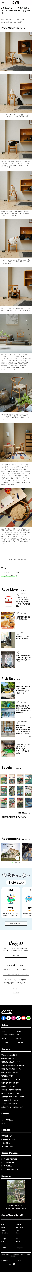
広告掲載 (3, 1248)
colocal (3, 1236)
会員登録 (16, 955)
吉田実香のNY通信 (7, 1076)
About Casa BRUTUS (12, 1214)
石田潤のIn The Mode (8, 1086)
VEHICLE (4, 1042)
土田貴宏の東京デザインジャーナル (12, 1065)
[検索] (29, 2)
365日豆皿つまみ (6, 1136)
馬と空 (3, 1123)
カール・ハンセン (13, 573)
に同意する (15, 980)
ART (17, 1035)
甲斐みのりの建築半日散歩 (9, 1055)
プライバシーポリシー (12, 980)
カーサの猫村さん (7, 1120)
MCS (2, 1241)
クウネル (3, 1239)
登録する (16, 989)
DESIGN (4, 1031)
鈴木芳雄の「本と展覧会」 (9, 1072)
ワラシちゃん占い (7, 1146)
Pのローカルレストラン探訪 (10, 1093)
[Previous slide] (2, 862)
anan (2, 1224)
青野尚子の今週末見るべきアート (12, 1062)
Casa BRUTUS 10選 (8, 1139)
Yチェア (4, 573)
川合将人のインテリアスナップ (11, 1079)
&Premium (4, 1233)
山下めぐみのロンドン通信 (9, 1083)
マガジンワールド (21, 1241)
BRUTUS (18, 1224)
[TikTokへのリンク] (18, 1018)
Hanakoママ (19, 1236)
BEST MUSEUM (6, 1166)
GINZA (3, 1230)
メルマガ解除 (16, 993)
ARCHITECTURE (7, 1035)
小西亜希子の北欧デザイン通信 (11, 1090)
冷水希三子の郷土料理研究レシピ (12, 1107)
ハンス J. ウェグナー (8, 576)
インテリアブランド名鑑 (9, 1104)
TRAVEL (19, 1039)
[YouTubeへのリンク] (23, 1018)
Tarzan (18, 1233)
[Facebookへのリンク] (3, 1018)
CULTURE (19, 1042)
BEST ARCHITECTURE (9, 1159)
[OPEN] (3, 2)
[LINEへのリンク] (28, 1018)
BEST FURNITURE (7, 1162)
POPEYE (3, 1227)
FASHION (19, 1031)
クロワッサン (19, 1227)
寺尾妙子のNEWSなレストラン (11, 1069)
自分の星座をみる (16, 923)
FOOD (3, 1039)
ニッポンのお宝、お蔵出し (9, 1100)
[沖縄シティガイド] (10, 852)
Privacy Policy (20, 1248)
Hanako (18, 1230)
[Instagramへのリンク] (13, 1018)
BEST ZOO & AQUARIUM (9, 1169)
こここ (18, 1239)
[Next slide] (30, 862)
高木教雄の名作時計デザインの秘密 (12, 1097)
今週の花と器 (5, 1143)
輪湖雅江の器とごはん (8, 1058)
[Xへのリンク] (8, 1018)
